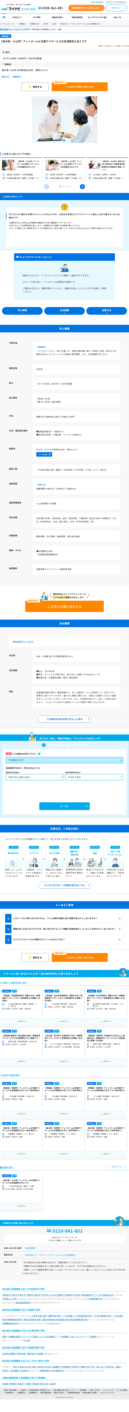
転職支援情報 (77, 17)
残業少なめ (5, 77)
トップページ (4, 17)
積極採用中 (17, 77)
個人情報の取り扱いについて (65, 1390)
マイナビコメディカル (7, 24)
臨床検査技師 (46, 1392)
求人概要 (22, 310)
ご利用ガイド (17, 17)
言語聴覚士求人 (35, 24)
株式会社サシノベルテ (23, 641)
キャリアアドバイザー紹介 (97, 17)
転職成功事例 (57, 17)
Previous (46, 186)
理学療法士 (9, 1392)
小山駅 (88, 469)
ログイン (116, 7)
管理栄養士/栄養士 (90, 1392)
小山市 (54, 24)
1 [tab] (64, 141)
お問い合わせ (94, 1390)
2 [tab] (63, 186)
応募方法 (106, 310)
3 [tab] (66, 186)
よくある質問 (121, 1390)
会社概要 (64, 310)
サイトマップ (108, 1390)
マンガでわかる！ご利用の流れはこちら (64, 885)
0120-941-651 (50, 8)
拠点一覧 (117, 17)
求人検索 (37, 17)
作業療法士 (21, 1392)
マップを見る (43, 454)
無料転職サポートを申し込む (85, 7)
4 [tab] (69, 186)
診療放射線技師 (74, 1392)
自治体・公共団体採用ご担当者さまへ (36, 1390)
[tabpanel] (64, 119)
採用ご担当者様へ (97, 2)
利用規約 (83, 1390)
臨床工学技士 (59, 1392)
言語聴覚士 (22, 24)
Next (82, 186)
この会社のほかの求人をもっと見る (64, 719)
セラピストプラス (107, 1392)
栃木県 (46, 24)
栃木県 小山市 (42, 449)
